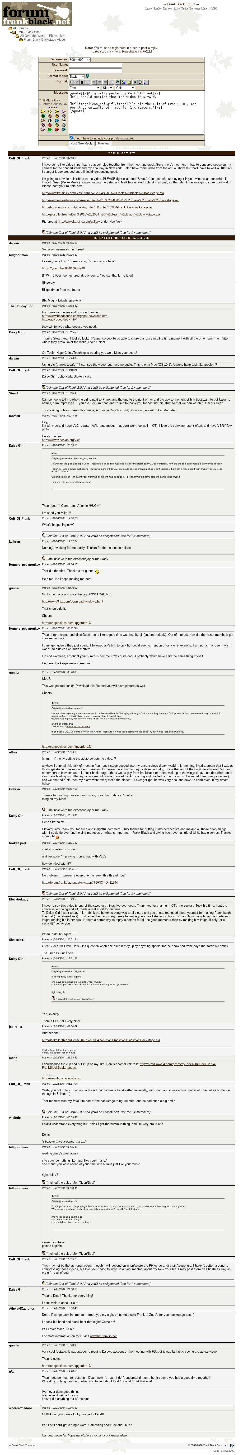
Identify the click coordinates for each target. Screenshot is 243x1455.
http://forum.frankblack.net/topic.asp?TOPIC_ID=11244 (80, 882)
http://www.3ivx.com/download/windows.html (72, 601)
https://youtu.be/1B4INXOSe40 (63, 268)
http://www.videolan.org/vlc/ (61, 440)
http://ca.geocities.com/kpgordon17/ (66, 623)
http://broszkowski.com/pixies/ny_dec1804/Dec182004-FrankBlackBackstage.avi (97, 207)
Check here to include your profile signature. (103, 138)
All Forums (20, 28)
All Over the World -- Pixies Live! (42, 36)
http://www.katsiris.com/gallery (79, 221)
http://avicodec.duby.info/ (59, 319)
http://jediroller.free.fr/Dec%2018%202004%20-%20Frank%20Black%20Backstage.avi (101, 214)
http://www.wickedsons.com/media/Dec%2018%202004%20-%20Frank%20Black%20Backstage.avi (110, 200)
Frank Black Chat (29, 32)
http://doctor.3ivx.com (78, 726)
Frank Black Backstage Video (44, 39)
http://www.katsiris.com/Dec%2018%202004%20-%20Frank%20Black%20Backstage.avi (103, 193)
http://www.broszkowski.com (61, 1078)
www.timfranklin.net (103, 1336)
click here (113, 51)
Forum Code (50, 104)
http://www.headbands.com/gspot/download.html (75, 316)
